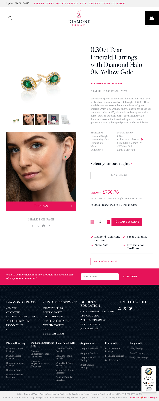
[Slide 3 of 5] (41, 119)
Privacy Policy (14, 325)
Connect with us (133, 302)
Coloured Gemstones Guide (97, 312)
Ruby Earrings (136, 349)
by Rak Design (150, 398)
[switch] (149, 389)
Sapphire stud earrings (87, 359)
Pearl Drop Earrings (114, 356)
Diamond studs (13, 370)
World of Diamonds (92, 320)
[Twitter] (125, 308)
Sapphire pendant (89, 353)
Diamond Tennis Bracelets (14, 376)
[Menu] (3, 18)
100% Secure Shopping (56, 321)
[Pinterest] (130, 308)
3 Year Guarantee (53, 317)
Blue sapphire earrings (87, 366)
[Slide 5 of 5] (65, 119)
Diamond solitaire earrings (15, 364)
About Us (11, 308)
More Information (104, 262)
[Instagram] (119, 308)
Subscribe (130, 276)
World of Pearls (90, 324)
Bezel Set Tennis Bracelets (64, 378)
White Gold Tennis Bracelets (65, 364)
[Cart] (151, 18)
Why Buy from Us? (53, 325)
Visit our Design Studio (20, 317)
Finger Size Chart (53, 334)
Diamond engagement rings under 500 (40, 364)
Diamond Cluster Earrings (14, 350)
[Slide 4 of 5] (53, 119)
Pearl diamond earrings (112, 350)
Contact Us (13, 312)
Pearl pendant (112, 360)
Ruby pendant (137, 353)
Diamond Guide (89, 316)
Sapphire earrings (89, 349)
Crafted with (134, 398)
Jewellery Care (89, 329)
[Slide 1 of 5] (16, 119)
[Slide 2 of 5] (28, 119)
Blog (9, 330)
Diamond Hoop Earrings (14, 357)
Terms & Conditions (18, 321)
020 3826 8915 (22, 3)
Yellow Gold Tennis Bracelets (65, 371)
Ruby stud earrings (139, 358)
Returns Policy (52, 312)
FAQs (46, 330)
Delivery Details (53, 308)
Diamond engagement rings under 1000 (40, 354)
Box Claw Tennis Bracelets (64, 357)
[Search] (10, 18)
